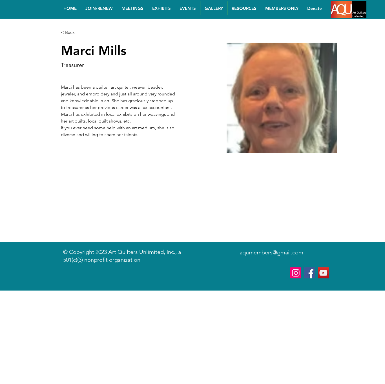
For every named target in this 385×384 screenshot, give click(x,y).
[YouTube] (323, 272)
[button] (72, 33)
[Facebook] (309, 272)
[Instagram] (295, 272)
